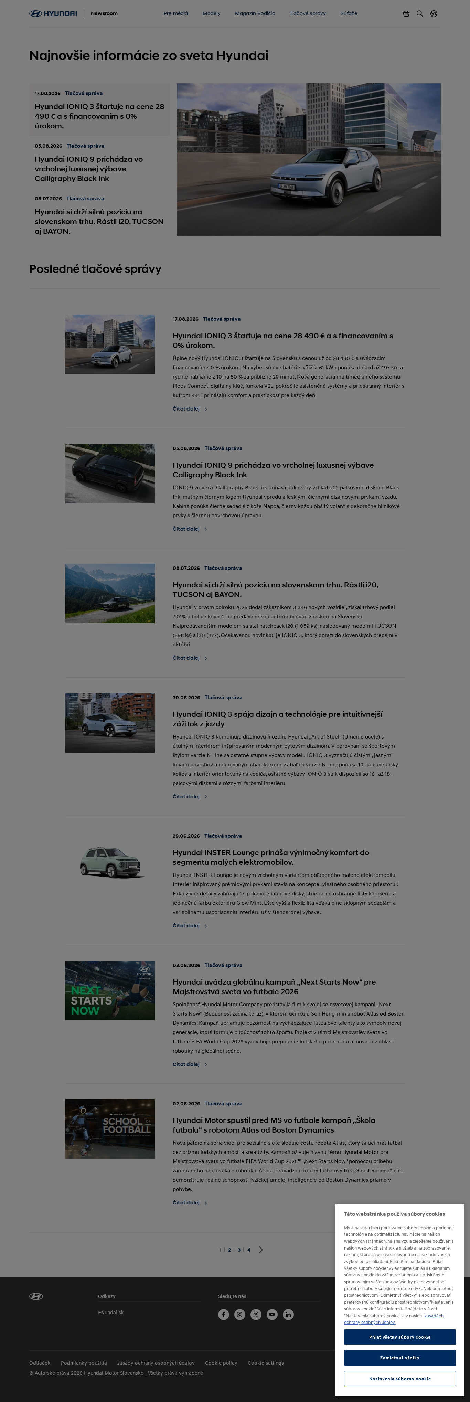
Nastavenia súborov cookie (400, 1378)
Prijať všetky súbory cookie (400, 1337)
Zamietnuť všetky (400, 1357)
